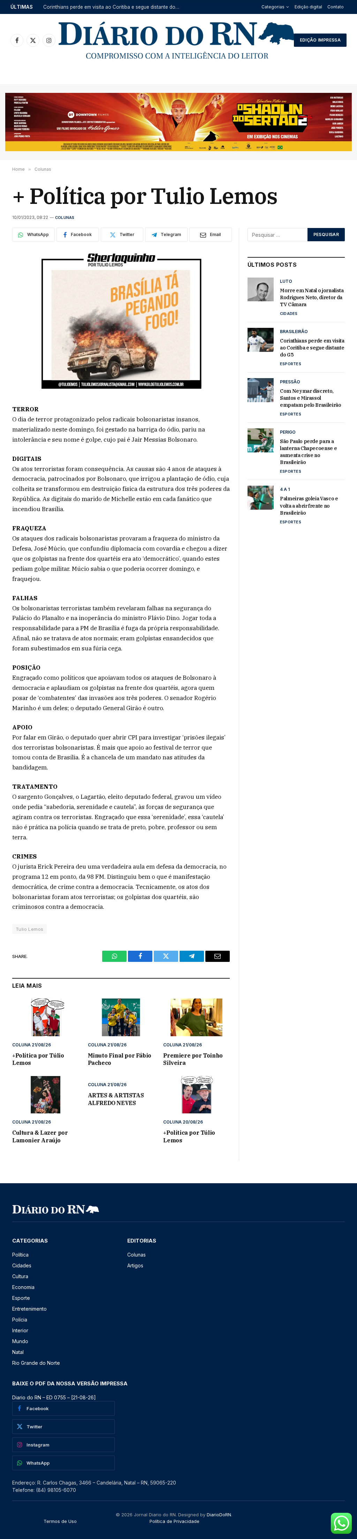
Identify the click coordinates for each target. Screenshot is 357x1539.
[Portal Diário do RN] (177, 40)
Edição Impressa (320, 40)
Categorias (272, 6)
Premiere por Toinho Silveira (192, 1059)
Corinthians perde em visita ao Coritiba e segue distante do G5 (113, 7)
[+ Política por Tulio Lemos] (121, 322)
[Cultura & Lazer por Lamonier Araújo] (45, 1094)
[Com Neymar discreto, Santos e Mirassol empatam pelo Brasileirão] (261, 390)
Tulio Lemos (29, 929)
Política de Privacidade (174, 1521)
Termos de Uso (60, 1521)
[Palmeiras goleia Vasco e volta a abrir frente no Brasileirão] (261, 497)
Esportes (290, 363)
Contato (335, 6)
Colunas (65, 217)
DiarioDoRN (219, 1514)
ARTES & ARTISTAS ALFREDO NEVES (116, 1099)
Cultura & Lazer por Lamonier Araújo (40, 1136)
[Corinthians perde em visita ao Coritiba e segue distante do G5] (261, 340)
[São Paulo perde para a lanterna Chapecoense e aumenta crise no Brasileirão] (261, 440)
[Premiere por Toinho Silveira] (196, 1017)
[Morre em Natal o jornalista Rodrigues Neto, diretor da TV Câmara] (261, 289)
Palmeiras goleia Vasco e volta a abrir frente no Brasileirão (309, 505)
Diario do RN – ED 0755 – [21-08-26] (54, 1397)
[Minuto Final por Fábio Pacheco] (121, 1017)
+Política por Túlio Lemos (38, 1059)
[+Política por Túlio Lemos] (45, 1017)
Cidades (289, 313)
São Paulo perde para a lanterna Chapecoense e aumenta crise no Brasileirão (308, 451)
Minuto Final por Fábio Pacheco (119, 1059)
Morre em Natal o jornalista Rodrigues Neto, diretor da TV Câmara (312, 297)
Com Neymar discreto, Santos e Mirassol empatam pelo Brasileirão (310, 398)
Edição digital (308, 6)
